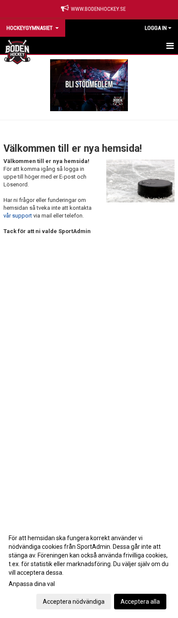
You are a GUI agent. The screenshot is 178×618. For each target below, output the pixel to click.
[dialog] (89, 569)
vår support (17, 215)
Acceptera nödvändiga (74, 601)
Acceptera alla (140, 601)
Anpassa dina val (32, 583)
